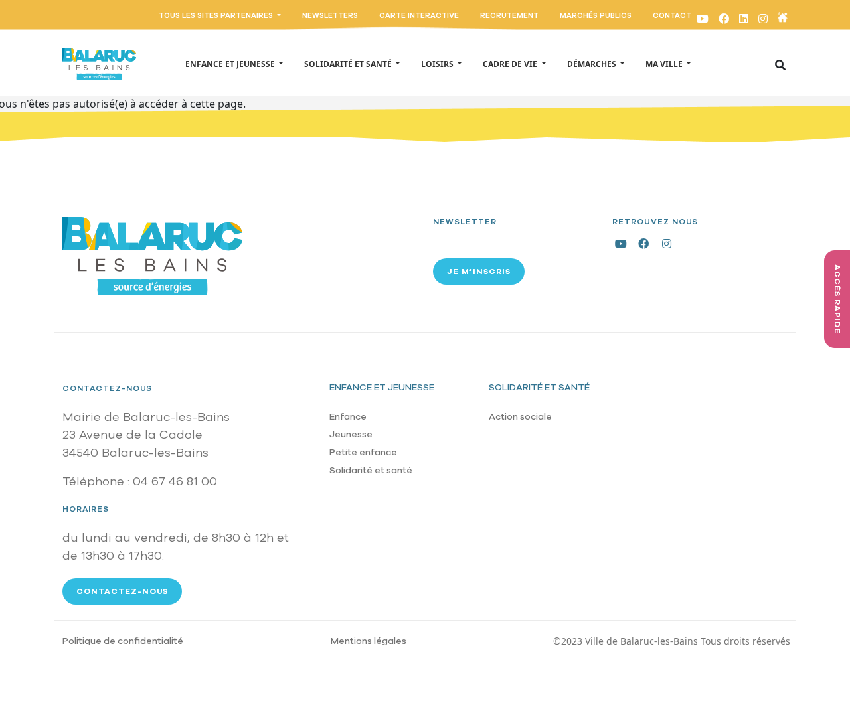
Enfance (348, 416)
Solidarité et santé (370, 470)
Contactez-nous (107, 388)
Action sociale (520, 416)
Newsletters (330, 16)
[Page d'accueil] (99, 63)
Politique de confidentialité (122, 641)
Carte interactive (419, 16)
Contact (672, 16)
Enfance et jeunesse (381, 387)
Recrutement (509, 16)
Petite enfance (363, 452)
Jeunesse (351, 434)
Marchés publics (596, 16)
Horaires (85, 509)
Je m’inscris (479, 271)
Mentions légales (368, 641)
